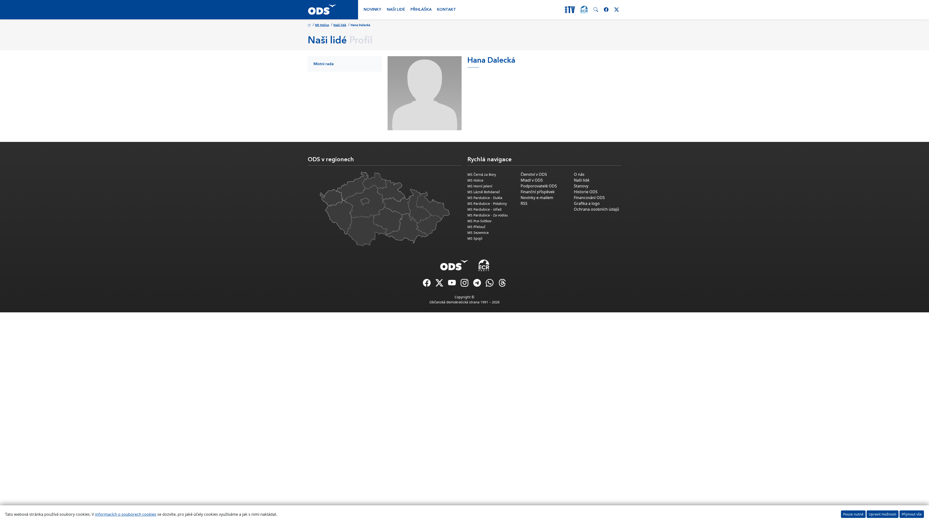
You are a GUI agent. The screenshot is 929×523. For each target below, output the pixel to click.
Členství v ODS (534, 174)
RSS (524, 203)
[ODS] (454, 264)
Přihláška (421, 10)
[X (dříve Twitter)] (439, 284)
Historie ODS (586, 191)
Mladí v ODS (532, 180)
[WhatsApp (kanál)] (490, 284)
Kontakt (446, 10)
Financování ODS (589, 197)
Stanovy (581, 186)
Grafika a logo (587, 203)
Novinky (372, 10)
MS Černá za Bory (481, 174)
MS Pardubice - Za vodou (487, 215)
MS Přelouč (476, 226)
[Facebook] (427, 284)
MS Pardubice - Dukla (484, 197)
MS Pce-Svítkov (479, 221)
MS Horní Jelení (479, 186)
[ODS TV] (452, 284)
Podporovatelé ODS (539, 186)
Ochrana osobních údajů (596, 209)
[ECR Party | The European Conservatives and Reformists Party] (584, 9)
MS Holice (322, 25)
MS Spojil (474, 238)
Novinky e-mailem (537, 197)
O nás (579, 174)
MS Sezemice (478, 232)
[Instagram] (465, 284)
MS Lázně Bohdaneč (483, 192)
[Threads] (502, 284)
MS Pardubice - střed (484, 209)
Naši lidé (396, 10)
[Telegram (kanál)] (477, 284)
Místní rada (324, 64)
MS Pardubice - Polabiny (487, 203)
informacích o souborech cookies (125, 514)
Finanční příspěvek (538, 191)
